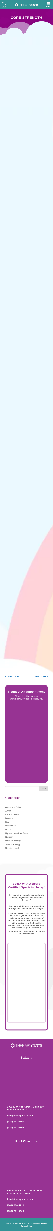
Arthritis (9, 811)
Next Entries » (41, 676)
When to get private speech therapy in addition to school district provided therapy (24, 223)
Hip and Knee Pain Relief (16, 833)
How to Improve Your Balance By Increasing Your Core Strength (25, 513)
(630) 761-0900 (15, 1121)
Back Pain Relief (29, 87)
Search (43, 789)
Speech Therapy (29, 229)
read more (14, 105)
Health (26, 398)
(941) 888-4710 (15, 1205)
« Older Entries (12, 676)
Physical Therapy (30, 341)
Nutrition (9, 837)
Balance (27, 519)
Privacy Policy (26, 1226)
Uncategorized (12, 848)
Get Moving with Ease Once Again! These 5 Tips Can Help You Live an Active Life (25, 640)
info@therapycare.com (20, 1115)
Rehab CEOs (24, 1223)
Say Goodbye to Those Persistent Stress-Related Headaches (23, 152)
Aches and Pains (30, 285)
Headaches (26, 158)
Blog (7, 822)
